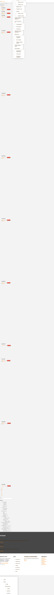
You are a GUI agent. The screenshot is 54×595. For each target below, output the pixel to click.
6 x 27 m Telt (3, 391)
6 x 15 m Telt (3, 140)
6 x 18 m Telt (3, 203)
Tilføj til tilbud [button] (8, 79)
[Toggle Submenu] (6, 549)
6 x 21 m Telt (3, 266)
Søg (0, 544)
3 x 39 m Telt (3, 7)
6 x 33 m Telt (3, 531)
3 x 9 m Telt (3, 15)
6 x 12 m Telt (3, 78)
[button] (53, 1)
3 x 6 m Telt (3, 11)
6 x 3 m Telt (3, 406)
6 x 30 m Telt (3, 469)
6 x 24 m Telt (3, 328)
